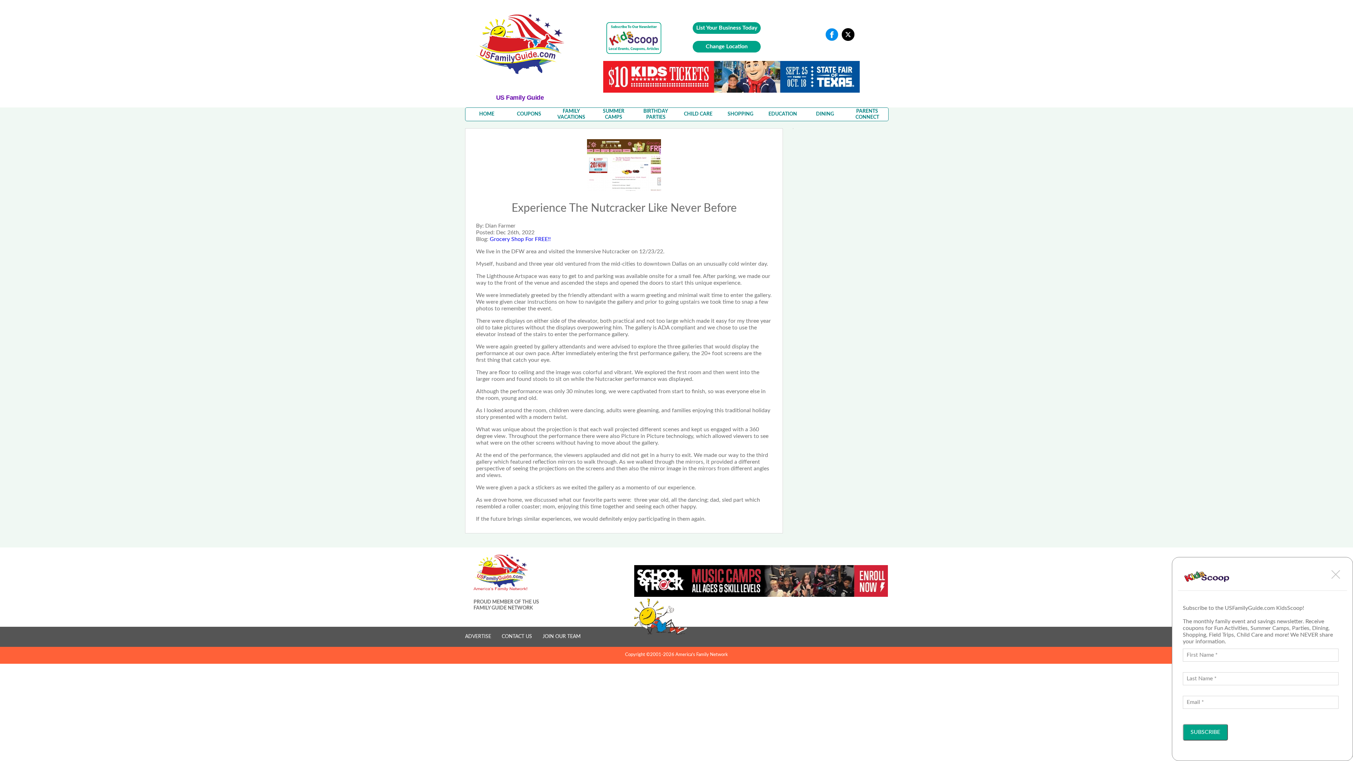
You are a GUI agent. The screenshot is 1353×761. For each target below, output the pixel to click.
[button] (1335, 574)
